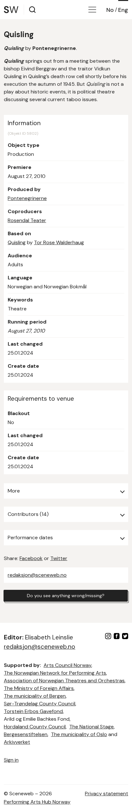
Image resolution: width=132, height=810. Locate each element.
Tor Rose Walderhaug (59, 242)
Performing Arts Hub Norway (37, 801)
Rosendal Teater (27, 220)
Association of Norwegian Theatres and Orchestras (64, 680)
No (110, 10)
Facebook (31, 558)
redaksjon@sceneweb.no (37, 575)
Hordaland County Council (35, 726)
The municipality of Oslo (79, 734)
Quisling (17, 242)
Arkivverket (17, 742)
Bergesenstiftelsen (25, 734)
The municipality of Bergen (35, 696)
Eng (123, 10)
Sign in (11, 760)
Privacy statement (106, 793)
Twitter (58, 558)
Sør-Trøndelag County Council (39, 703)
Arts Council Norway (67, 665)
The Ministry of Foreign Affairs (39, 688)
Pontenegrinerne (27, 198)
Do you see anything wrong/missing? (65, 595)
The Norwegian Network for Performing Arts (55, 673)
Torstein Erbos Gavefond (33, 711)
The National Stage (91, 726)
